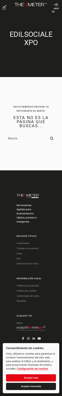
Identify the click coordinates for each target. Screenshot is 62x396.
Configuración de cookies (32, 368)
